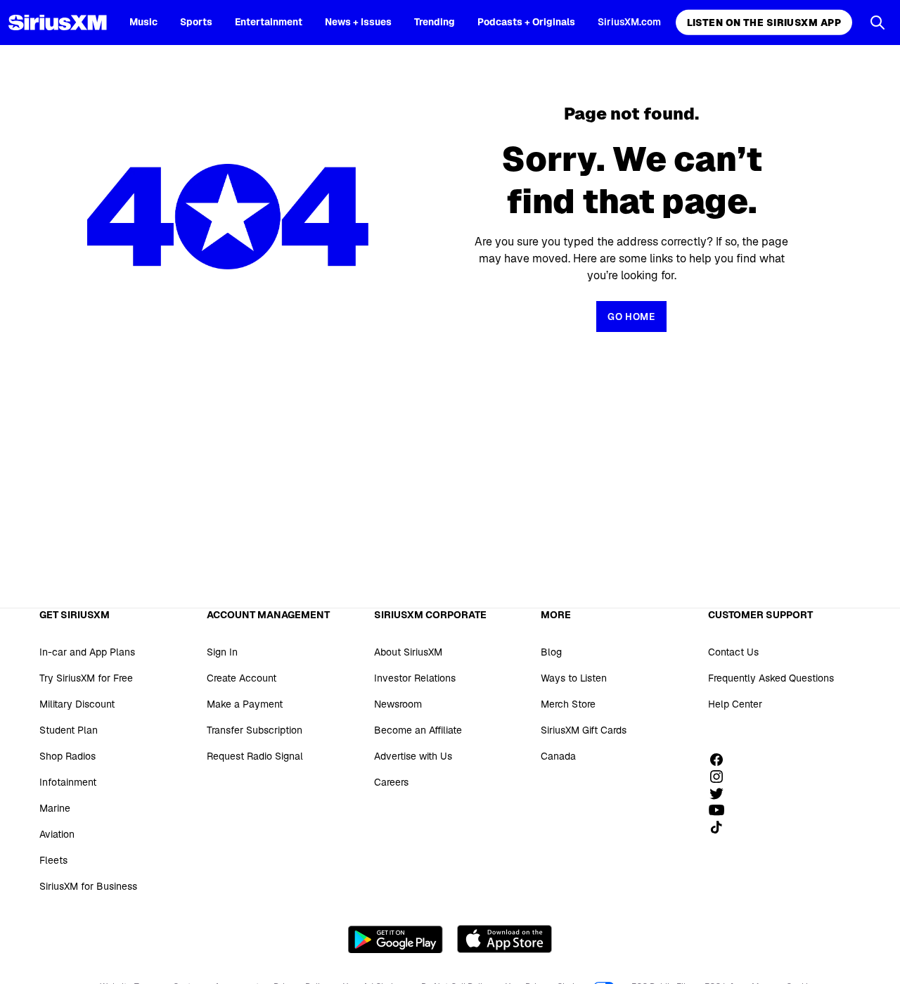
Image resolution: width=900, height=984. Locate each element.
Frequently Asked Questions (771, 678)
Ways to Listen (574, 678)
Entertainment (268, 21)
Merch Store (568, 704)
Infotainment (67, 782)
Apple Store (504, 939)
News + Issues (358, 21)
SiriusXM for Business (88, 886)
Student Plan (68, 730)
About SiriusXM (408, 652)
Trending (434, 21)
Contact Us (733, 652)
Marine (54, 808)
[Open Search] (877, 22)
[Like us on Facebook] (721, 759)
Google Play (395, 939)
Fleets (53, 860)
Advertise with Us (413, 756)
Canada (558, 756)
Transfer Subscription (254, 730)
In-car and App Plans (87, 652)
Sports (196, 21)
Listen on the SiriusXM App (764, 22)
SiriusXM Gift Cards (583, 730)
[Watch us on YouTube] (721, 810)
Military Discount (77, 704)
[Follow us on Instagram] (721, 776)
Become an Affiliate (418, 730)
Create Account (241, 678)
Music (143, 21)
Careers (391, 782)
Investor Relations (415, 678)
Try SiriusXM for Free (86, 678)
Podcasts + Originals (526, 21)
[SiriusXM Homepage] (57, 22)
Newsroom (398, 704)
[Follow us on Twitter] (721, 793)
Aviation (57, 834)
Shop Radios (67, 756)
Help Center (735, 704)
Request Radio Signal (255, 756)
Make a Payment (245, 704)
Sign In (222, 652)
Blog (551, 652)
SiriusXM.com (629, 21)
